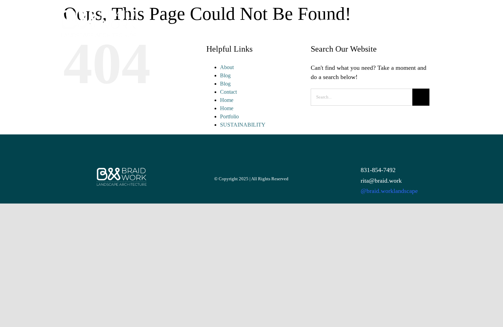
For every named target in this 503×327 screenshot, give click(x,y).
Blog (225, 75)
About (227, 67)
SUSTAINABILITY (243, 125)
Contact (228, 92)
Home (226, 100)
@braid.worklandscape (389, 190)
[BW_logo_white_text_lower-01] (98, 12)
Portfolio (229, 116)
